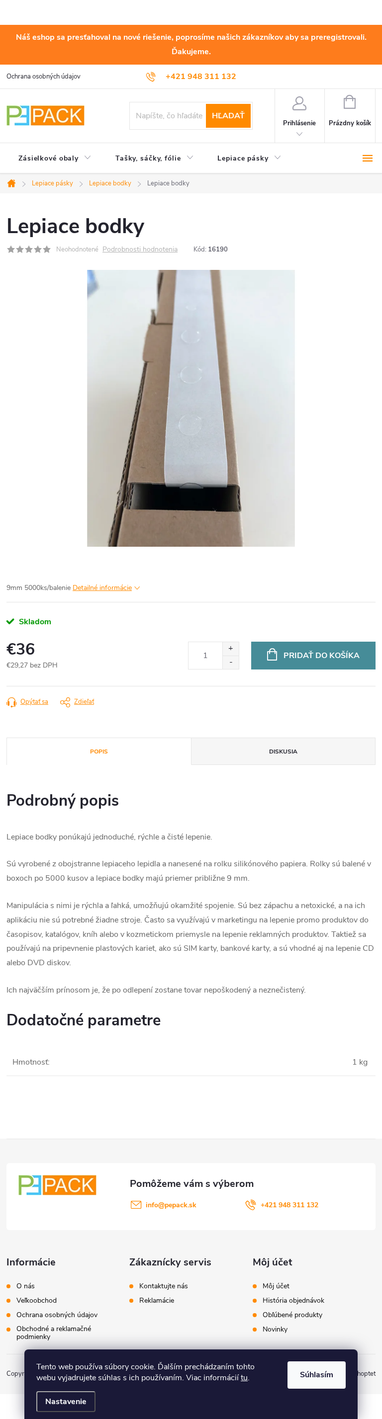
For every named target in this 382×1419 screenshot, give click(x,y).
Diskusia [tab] (283, 751)
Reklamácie (156, 1301)
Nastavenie (66, 1401)
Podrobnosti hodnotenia (140, 250)
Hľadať (228, 115)
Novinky (275, 1330)
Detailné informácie (102, 587)
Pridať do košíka (322, 655)
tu (244, 1377)
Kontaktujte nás (163, 1286)
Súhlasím (316, 1374)
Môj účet (276, 1286)
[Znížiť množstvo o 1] (230, 662)
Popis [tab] (99, 751)
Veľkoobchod (36, 1301)
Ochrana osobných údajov (43, 76)
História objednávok (293, 1301)
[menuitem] (54, 158)
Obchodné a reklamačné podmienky (53, 1333)
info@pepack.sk (171, 1205)
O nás (25, 1286)
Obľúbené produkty (292, 1315)
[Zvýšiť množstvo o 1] (230, 649)
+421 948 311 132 (289, 1205)
